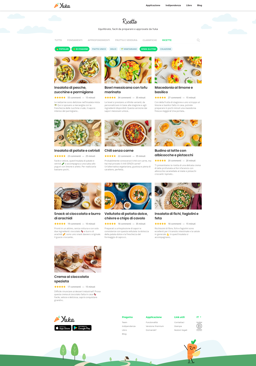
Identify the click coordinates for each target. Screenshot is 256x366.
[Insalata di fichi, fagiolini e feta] (178, 196)
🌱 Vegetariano (129, 49)
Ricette (167, 40)
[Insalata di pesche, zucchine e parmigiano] (77, 70)
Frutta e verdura (126, 40)
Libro (189, 5)
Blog (199, 5)
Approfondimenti (99, 40)
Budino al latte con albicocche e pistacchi (174, 152)
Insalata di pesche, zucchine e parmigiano (73, 89)
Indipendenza (173, 5)
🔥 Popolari (62, 49)
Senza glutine (148, 49)
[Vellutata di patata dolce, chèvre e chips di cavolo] (128, 196)
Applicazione (153, 5)
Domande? (151, 330)
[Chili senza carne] (128, 133)
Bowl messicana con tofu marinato (126, 89)
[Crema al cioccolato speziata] (77, 259)
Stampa (178, 326)
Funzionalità (152, 322)
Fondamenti (74, 40)
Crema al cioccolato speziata (71, 279)
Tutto (58, 40)
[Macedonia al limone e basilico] (178, 70)
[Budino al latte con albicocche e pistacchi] (178, 133)
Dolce (113, 49)
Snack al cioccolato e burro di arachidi (77, 216)
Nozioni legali (180, 330)
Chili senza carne (119, 150)
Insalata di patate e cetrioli (77, 150)
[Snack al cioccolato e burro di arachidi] (77, 196)
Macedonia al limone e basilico (174, 89)
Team (124, 322)
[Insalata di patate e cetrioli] (77, 133)
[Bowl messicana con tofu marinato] (128, 70)
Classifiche (150, 40)
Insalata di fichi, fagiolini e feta (176, 216)
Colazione (165, 49)
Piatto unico (99, 49)
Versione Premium (155, 326)
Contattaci (179, 322)
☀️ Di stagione (80, 49)
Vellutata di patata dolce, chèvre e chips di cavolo (126, 216)
